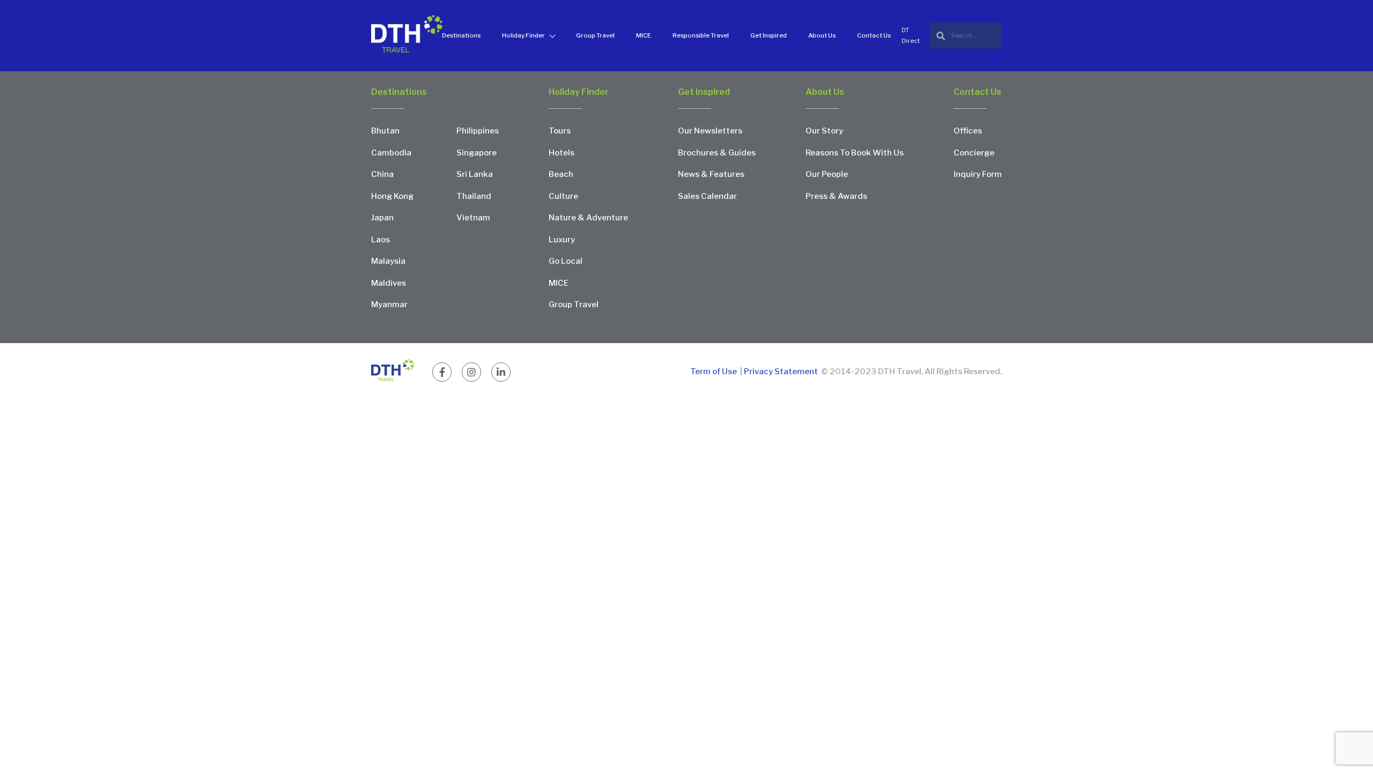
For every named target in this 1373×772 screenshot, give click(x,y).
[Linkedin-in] (501, 372)
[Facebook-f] (442, 372)
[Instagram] (471, 372)
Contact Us (874, 35)
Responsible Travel (701, 35)
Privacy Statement (781, 371)
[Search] (965, 36)
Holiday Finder (523, 35)
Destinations (461, 35)
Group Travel (595, 35)
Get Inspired (768, 35)
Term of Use (714, 371)
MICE (643, 35)
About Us (822, 35)
